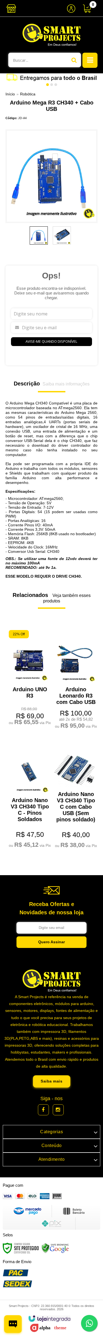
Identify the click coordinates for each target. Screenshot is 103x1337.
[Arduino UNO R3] (28, 678)
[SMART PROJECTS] (51, 35)
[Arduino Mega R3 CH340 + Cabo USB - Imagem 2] (62, 235)
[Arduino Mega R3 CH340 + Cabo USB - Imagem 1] (39, 235)
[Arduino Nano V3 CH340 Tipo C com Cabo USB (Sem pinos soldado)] (74, 795)
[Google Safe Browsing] (55, 1248)
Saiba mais (51, 1081)
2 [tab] (51, 84)
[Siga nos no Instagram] (58, 1109)
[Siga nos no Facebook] (43, 1109)
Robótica (27, 94)
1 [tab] (47, 84)
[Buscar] (74, 60)
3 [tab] (55, 84)
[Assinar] (51, 942)
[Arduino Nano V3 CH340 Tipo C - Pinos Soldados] (28, 795)
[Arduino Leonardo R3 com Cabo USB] (74, 680)
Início (10, 94)
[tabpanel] (51, 77)
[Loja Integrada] (49, 1318)
